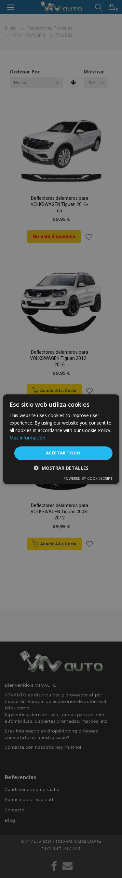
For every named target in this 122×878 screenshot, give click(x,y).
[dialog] (61, 439)
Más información (27, 438)
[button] (61, 468)
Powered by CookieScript (88, 478)
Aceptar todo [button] (63, 453)
